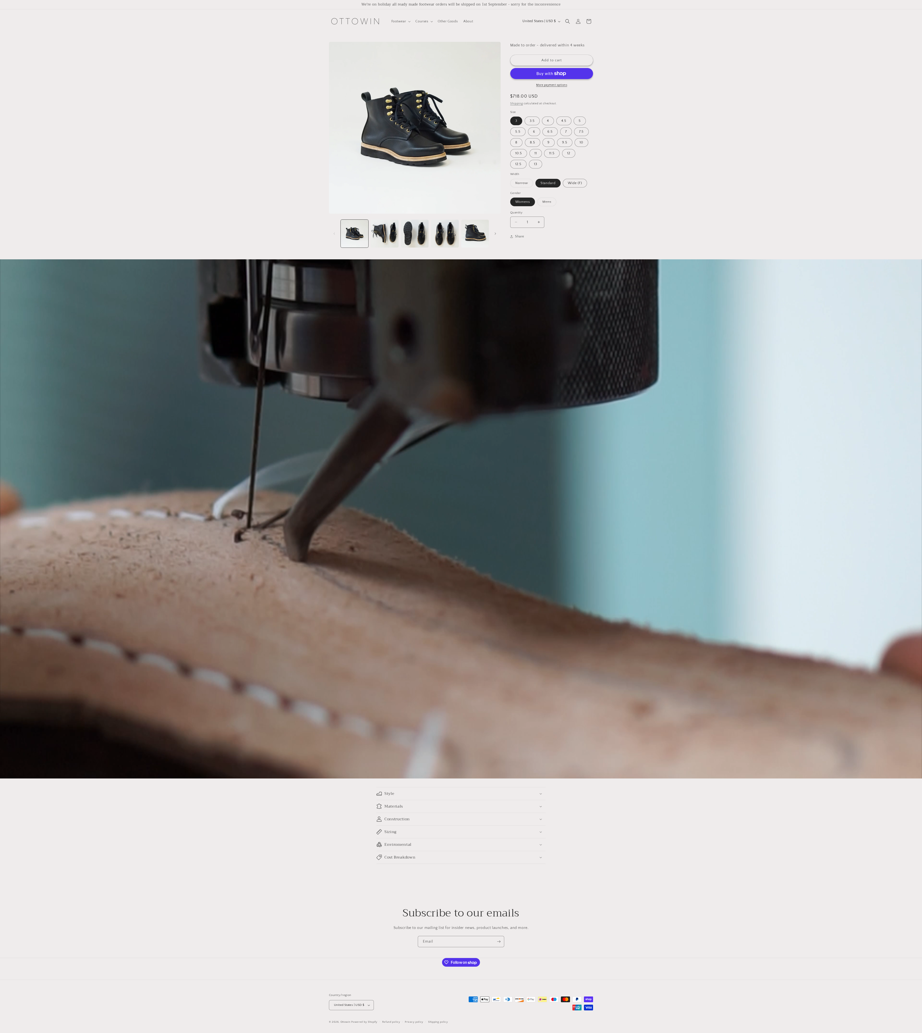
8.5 (532, 142)
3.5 (532, 121)
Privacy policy (414, 1022)
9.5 (564, 142)
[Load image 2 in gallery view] (384, 233)
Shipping (516, 103)
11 (535, 153)
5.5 (518, 132)
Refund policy (391, 1022)
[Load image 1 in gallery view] (354, 233)
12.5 (518, 164)
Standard (548, 183)
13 (535, 164)
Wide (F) (575, 183)
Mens (549, 203)
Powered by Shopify (364, 1022)
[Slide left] (334, 233)
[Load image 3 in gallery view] (415, 233)
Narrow (524, 184)
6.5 (550, 132)
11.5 (552, 153)
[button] (400, 21)
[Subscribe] (498, 941)
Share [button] (519, 236)
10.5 (518, 153)
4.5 (563, 121)
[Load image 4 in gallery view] (445, 233)
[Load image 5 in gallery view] (475, 233)
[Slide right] (495, 233)
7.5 (581, 132)
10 (581, 142)
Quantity (516, 212)
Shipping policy (438, 1022)
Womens (522, 202)
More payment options (551, 85)
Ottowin (345, 1022)
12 (568, 153)
